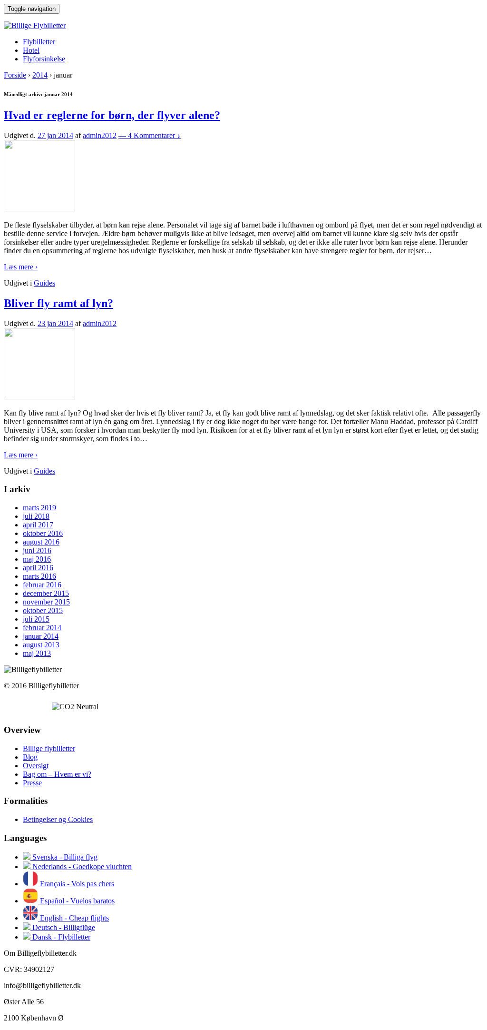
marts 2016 (39, 576)
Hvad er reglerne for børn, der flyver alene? (112, 115)
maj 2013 (37, 653)
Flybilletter (39, 42)
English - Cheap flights (73, 918)
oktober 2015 (43, 610)
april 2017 (38, 525)
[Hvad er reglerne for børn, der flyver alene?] (39, 209)
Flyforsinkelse (44, 59)
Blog (30, 757)
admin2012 (100, 135)
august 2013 (41, 645)
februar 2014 (42, 628)
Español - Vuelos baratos (76, 901)
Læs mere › (21, 267)
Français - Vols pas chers (76, 884)
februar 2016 (42, 585)
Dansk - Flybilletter (60, 937)
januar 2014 (40, 636)
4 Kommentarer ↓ (149, 135)
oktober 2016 (43, 533)
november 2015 (46, 602)
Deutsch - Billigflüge (62, 927)
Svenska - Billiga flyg (63, 857)
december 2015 (46, 593)
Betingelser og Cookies (58, 819)
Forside (15, 75)
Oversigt (36, 766)
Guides (44, 283)
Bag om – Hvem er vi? (57, 774)
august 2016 (41, 542)
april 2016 (38, 568)
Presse (32, 783)
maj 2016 (37, 559)
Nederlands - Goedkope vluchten (81, 866)
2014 (40, 75)
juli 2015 (36, 619)
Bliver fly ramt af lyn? (58, 303)
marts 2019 (39, 508)
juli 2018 (36, 516)
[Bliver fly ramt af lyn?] (39, 397)
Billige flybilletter (49, 748)
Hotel (31, 50)
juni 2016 (37, 550)
